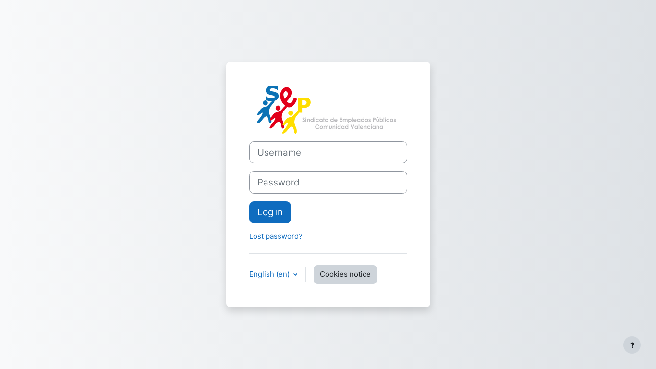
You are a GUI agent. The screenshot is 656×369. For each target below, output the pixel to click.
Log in (270, 212)
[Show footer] (632, 345)
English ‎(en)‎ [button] (270, 274)
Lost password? (276, 236)
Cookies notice (345, 274)
